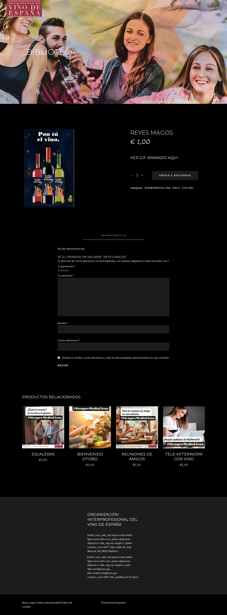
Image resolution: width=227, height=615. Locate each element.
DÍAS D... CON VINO (182, 187)
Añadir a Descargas (175, 175)
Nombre (63, 323)
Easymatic (120, 602)
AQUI (173, 157)
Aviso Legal (28, 602)
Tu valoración (66, 275)
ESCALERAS (43, 454)
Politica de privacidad (48, 602)
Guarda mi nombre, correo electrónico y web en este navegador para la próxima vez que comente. (115, 357)
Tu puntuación (66, 266)
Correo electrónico (69, 340)
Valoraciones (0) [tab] (113, 235)
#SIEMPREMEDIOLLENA (157, 187)
